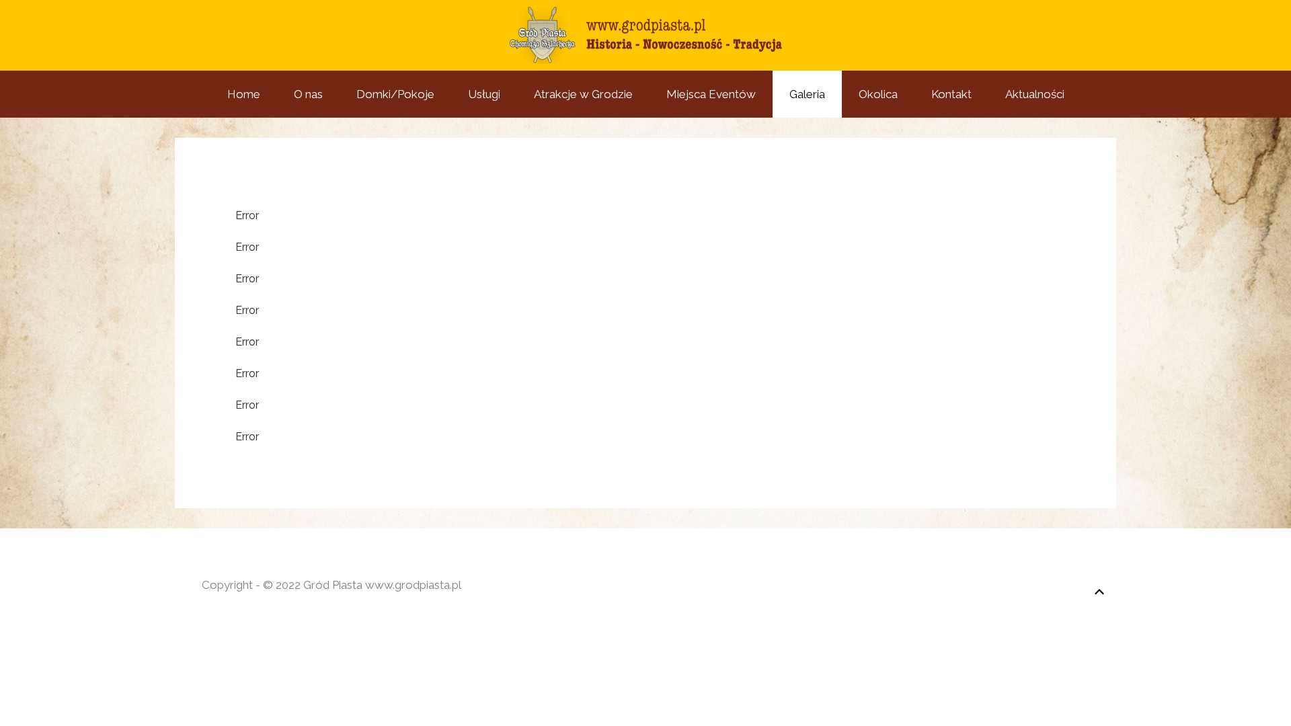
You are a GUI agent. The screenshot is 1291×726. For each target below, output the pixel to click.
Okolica (878, 94)
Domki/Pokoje (395, 94)
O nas (308, 94)
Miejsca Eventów (711, 94)
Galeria (807, 94)
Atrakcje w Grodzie (583, 94)
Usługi (484, 94)
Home (243, 94)
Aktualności (1034, 94)
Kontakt (951, 94)
